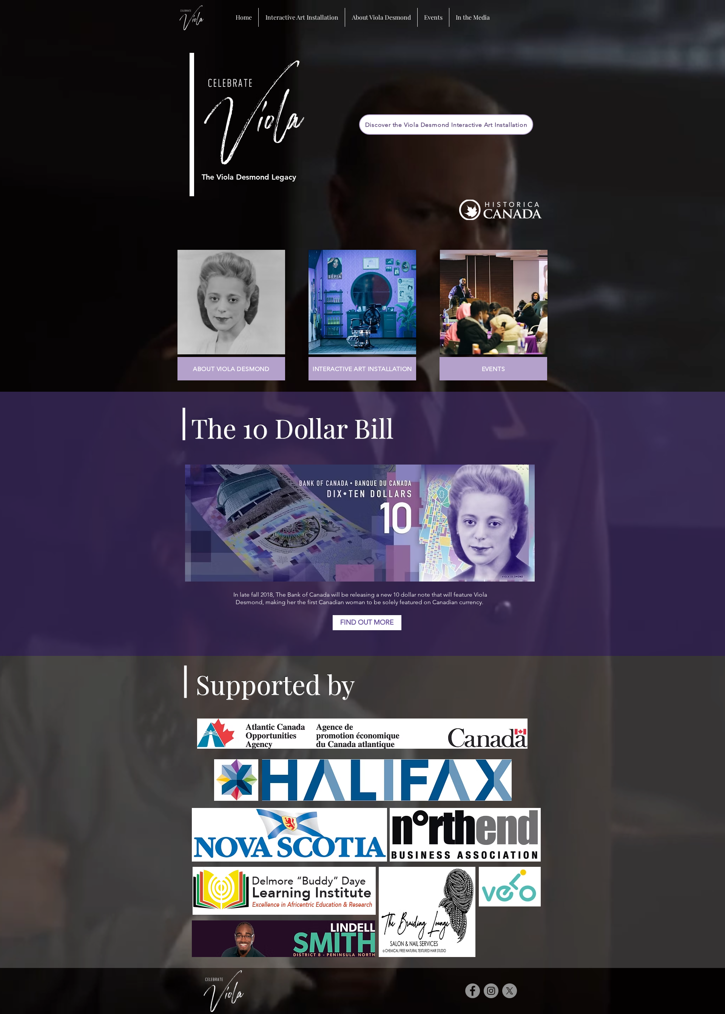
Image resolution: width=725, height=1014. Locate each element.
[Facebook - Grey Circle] (472, 990)
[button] (433, 17)
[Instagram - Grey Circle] (491, 990)
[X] (509, 990)
